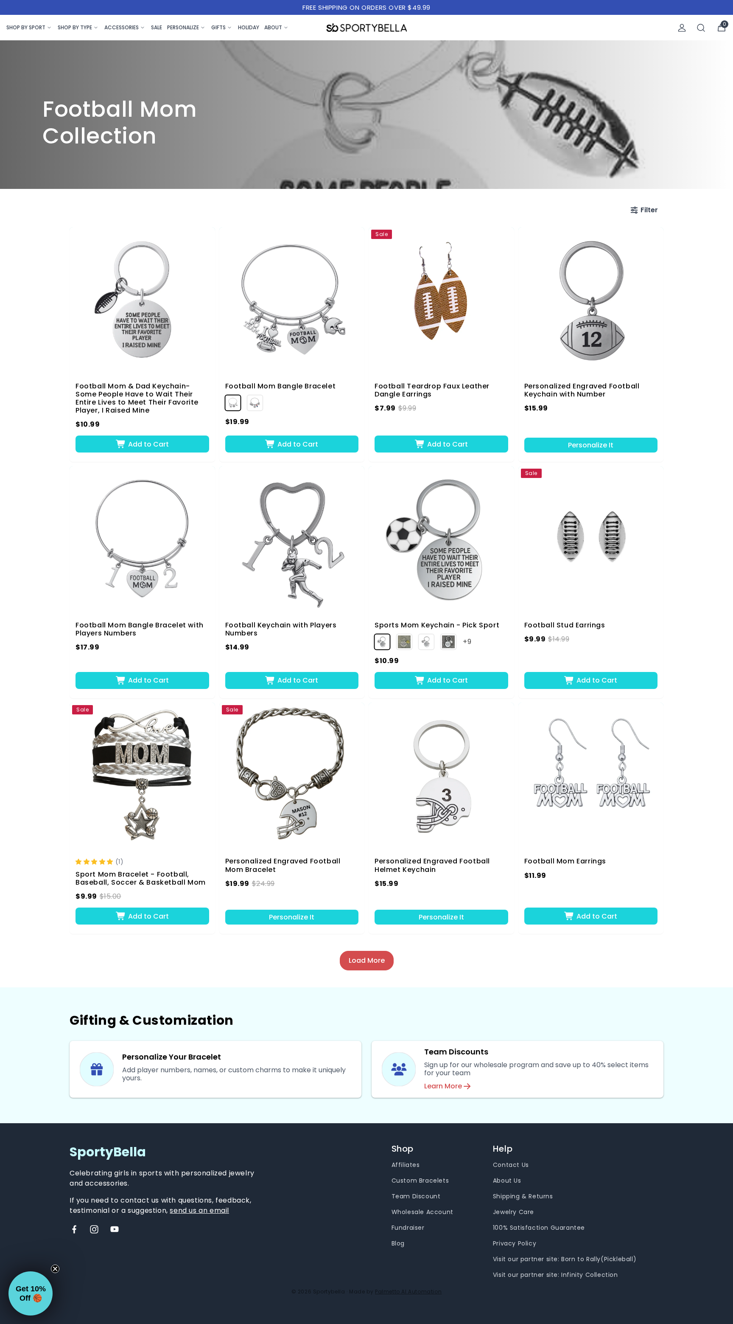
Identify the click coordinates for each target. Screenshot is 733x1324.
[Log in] (682, 28)
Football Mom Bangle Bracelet (280, 386)
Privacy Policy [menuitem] (514, 1243)
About (273, 27)
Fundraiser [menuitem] (408, 1227)
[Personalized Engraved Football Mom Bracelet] (292, 775)
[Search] (701, 27)
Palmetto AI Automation (408, 1291)
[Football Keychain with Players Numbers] (292, 539)
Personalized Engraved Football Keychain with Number (582, 390)
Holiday (248, 27)
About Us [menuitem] (507, 1180)
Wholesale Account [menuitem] (422, 1212)
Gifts (218, 27)
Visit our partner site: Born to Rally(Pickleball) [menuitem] (564, 1259)
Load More (367, 960)
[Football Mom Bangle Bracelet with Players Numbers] (142, 539)
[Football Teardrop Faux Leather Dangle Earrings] (441, 300)
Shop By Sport (25, 27)
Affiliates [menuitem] (406, 1165)
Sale (156, 27)
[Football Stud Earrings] (591, 539)
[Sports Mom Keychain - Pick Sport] (441, 539)
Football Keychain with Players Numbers (281, 629)
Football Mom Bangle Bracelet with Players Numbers (140, 629)
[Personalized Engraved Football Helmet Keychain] (441, 775)
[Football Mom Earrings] (591, 775)
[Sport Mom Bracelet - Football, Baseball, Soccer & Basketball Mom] (142, 775)
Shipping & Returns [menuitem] (523, 1196)
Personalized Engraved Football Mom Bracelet (283, 865)
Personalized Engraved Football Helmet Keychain (432, 865)
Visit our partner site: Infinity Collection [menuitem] (555, 1275)
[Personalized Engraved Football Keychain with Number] (591, 300)
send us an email (199, 1210)
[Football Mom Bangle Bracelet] (292, 300)
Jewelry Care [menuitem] (513, 1212)
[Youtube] (114, 1229)
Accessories (121, 27)
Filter (649, 210)
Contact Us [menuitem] (511, 1165)
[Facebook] (74, 1229)
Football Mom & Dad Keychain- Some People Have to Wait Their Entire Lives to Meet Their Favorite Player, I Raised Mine (137, 398)
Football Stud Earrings (564, 625)
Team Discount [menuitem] (416, 1196)
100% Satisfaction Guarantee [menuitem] (539, 1227)
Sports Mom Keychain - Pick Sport (437, 625)
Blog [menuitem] (398, 1243)
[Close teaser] (55, 1269)
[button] (95, 861)
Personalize (183, 27)
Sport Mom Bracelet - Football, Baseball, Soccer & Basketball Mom (141, 878)
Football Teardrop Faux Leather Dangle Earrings (432, 390)
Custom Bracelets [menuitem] (420, 1180)
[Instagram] (94, 1229)
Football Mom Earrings (565, 861)
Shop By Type (75, 27)
